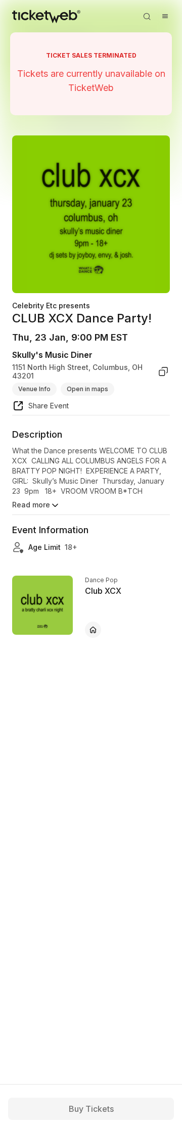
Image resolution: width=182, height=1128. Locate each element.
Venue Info (34, 389)
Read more (31, 504)
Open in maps (87, 389)
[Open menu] (165, 16)
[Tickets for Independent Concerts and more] (46, 16)
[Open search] (147, 16)
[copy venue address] (163, 372)
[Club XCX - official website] (93, 630)
